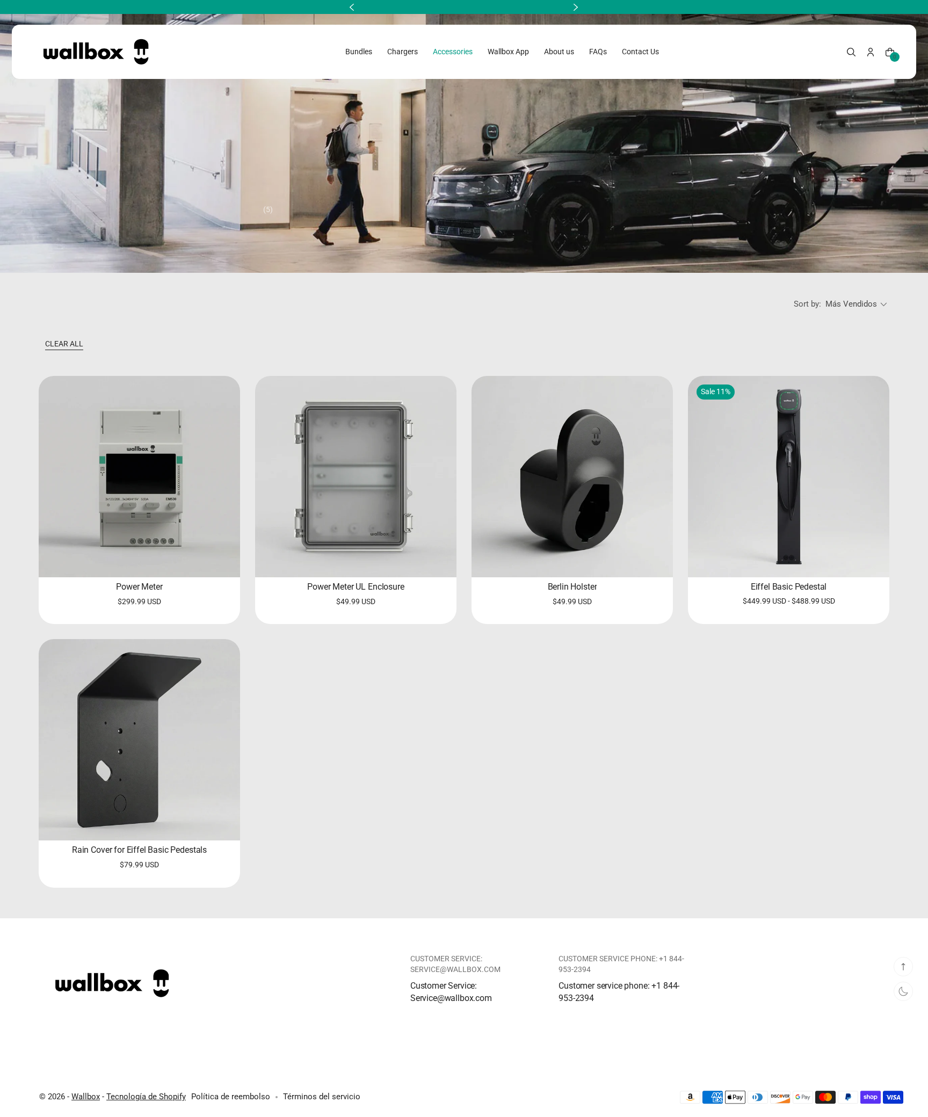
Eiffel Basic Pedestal (789, 587)
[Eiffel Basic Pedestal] (788, 476)
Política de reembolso (230, 1096)
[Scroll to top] (903, 967)
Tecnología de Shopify (146, 1096)
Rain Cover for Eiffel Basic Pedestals (139, 850)
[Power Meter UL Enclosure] (355, 476)
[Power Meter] (139, 476)
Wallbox (85, 1096)
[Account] (870, 52)
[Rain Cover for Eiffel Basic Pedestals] (139, 739)
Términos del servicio (321, 1096)
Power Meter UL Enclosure (355, 587)
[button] (851, 52)
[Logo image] (95, 52)
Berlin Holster (572, 587)
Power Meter (139, 587)
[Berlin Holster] (572, 476)
